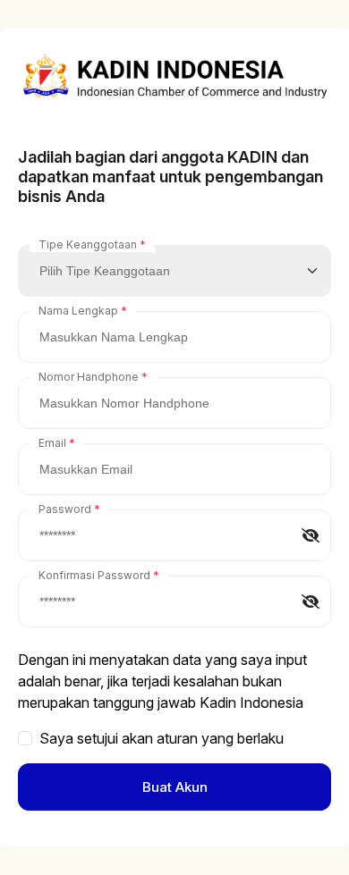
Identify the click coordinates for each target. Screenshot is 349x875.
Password (64, 509)
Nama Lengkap (78, 310)
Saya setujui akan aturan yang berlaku (161, 738)
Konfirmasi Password (94, 575)
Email (52, 443)
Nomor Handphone (88, 376)
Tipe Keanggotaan (87, 244)
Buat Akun (175, 786)
